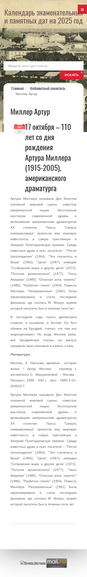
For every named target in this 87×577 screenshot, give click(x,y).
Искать (72, 75)
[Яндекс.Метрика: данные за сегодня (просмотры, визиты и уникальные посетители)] (33, 563)
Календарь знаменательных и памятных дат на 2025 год (43, 16)
